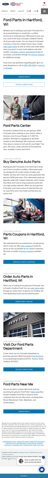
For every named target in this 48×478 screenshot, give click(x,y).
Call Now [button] (4, 11)
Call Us (24, 476)
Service (20, 11)
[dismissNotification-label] (43, 457)
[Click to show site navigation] (44, 11)
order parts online (10, 47)
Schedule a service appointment (23, 52)
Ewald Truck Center (38, 445)
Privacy (27, 452)
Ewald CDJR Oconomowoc (37, 441)
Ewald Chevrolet (31, 443)
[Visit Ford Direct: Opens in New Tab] (12, 458)
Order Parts (24, 77)
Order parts (35, 392)
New (28, 11)
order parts (34, 288)
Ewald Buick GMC (17, 445)
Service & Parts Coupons (24, 262)
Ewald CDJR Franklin (23, 441)
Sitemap (21, 452)
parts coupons (26, 246)
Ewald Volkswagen (21, 443)
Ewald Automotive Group (9, 441)
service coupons (37, 55)
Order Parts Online (24, 301)
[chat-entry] (42, 470)
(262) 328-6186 (30, 65)
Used (35, 11)
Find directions (37, 356)
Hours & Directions (24, 84)
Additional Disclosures (36, 452)
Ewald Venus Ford (10, 443)
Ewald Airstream (27, 445)
